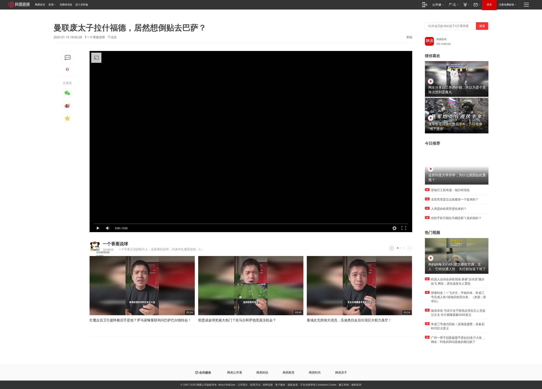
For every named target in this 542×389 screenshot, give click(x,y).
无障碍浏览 (65, 4)
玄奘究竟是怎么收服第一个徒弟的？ (454, 199)
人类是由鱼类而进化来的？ (449, 208)
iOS (438, 44)
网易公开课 (234, 372)
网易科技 (262, 372)
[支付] (465, 4)
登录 (489, 4)
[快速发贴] (67, 57)
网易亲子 (341, 372)
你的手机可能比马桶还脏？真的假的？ (456, 218)
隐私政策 (293, 384)
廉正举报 (344, 384)
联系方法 (255, 384)
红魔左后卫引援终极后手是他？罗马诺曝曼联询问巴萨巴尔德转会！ (140, 320)
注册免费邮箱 (506, 4)
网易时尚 (315, 372)
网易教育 (289, 372)
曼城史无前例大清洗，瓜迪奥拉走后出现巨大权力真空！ (349, 320)
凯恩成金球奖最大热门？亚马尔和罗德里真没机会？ (237, 320)
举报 (409, 37)
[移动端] (424, 4)
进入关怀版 (81, 4)
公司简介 (243, 384)
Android (446, 44)
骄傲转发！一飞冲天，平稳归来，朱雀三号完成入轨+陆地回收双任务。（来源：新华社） (458, 297)
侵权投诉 (356, 384)
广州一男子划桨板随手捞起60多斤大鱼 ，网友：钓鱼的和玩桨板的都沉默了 (458, 340)
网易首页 (40, 4)
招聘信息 (268, 384)
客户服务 (280, 384)
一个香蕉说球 (96, 37)
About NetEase (226, 384)
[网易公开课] (437, 4)
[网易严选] (452, 4)
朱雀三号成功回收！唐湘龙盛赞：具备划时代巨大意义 (457, 326)
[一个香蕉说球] (95, 246)
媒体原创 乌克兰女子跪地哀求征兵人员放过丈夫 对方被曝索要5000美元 (458, 312)
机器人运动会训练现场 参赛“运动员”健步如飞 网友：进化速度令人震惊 (457, 281)
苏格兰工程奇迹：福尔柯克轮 (450, 190)
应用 (51, 4)
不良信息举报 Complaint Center (318, 384)
